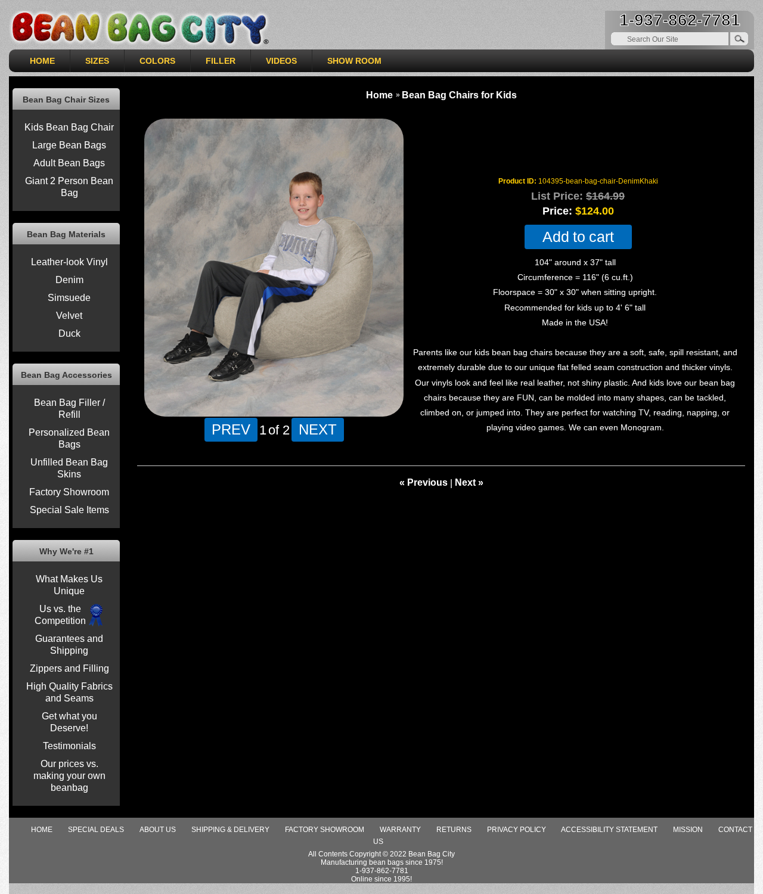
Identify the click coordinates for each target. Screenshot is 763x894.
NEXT (318, 429)
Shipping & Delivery (230, 829)
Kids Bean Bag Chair (69, 127)
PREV (231, 429)
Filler (220, 61)
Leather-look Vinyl (69, 262)
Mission (688, 829)
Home (379, 95)
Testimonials (69, 746)
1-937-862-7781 (679, 20)
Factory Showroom (69, 492)
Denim (69, 280)
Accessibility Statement (609, 829)
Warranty (400, 829)
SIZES (97, 61)
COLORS (157, 61)
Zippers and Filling (69, 668)
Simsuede (69, 298)
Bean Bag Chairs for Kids (459, 95)
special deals (96, 829)
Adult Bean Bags (69, 163)
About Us (157, 829)
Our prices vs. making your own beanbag (69, 776)
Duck (69, 333)
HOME (42, 61)
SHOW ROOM (354, 61)
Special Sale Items (69, 510)
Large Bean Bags (69, 145)
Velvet (69, 316)
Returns (454, 829)
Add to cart (578, 236)
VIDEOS (281, 61)
